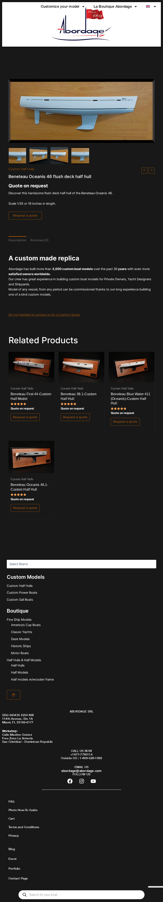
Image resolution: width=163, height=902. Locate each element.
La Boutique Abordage (113, 6)
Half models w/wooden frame (32, 679)
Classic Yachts (21, 632)
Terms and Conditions (23, 827)
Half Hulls (18, 665)
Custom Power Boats (22, 593)
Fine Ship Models (19, 620)
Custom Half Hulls (20, 586)
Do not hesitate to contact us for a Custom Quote (44, 315)
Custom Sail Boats (20, 600)
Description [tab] (17, 240)
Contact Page (18, 878)
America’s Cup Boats (26, 625)
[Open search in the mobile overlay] (81, 895)
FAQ (11, 801)
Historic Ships (21, 646)
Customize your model (60, 6)
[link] (13, 694)
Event (12, 858)
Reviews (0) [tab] (39, 240)
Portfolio (14, 868)
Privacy (13, 835)
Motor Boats (20, 653)
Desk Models (20, 639)
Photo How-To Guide (23, 810)
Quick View (31, 379)
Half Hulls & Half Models (24, 660)
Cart (11, 818)
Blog (11, 849)
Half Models (19, 672)
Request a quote (25, 215)
